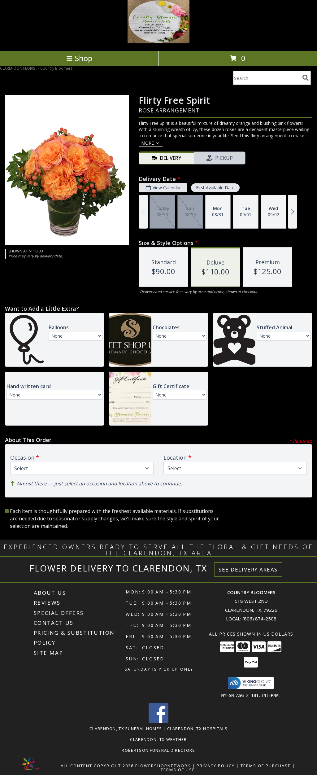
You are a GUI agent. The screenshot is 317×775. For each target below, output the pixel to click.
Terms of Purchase (266, 765)
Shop (83, 58)
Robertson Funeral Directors (158, 750)
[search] (305, 77)
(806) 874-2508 (259, 618)
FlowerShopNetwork (163, 765)
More (147, 143)
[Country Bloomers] (158, 42)
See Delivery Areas (248, 569)
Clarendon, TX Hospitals (197, 728)
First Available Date (215, 187)
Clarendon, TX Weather (158, 739)
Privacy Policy (216, 765)
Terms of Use (178, 770)
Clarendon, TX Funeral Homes (125, 728)
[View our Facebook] (158, 721)
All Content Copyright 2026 (97, 765)
